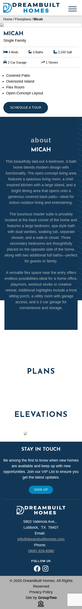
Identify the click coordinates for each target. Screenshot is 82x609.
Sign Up (41, 489)
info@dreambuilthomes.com (41, 539)
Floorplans (23, 19)
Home (7, 19)
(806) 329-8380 (41, 551)
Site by (41, 598)
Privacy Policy (41, 592)
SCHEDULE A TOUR (25, 107)
